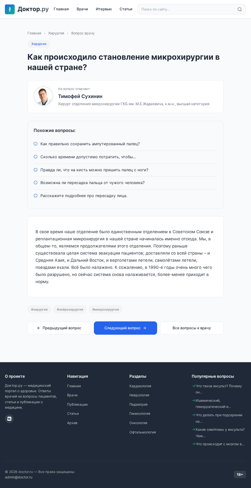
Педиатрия (138, 404)
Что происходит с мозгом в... (220, 444)
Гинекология (139, 413)
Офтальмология (142, 432)
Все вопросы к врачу (192, 328)
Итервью (104, 9)
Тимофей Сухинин (80, 96)
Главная (61, 9)
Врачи (82, 9)
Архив (72, 423)
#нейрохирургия (70, 309)
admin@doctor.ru (18, 477)
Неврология (139, 395)
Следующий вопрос (122, 328)
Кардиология (140, 386)
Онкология (138, 423)
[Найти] (239, 9)
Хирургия (56, 33)
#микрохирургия (105, 309)
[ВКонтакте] (9, 418)
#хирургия (39, 309)
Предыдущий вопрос (62, 328)
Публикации (77, 404)
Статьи (126, 9)
